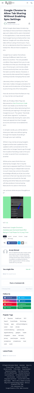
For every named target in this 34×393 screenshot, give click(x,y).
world (10, 344)
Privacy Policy (10, 367)
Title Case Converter (23, 371)
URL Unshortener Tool (17, 386)
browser (15, 236)
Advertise (22, 365)
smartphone (7, 341)
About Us (28, 365)
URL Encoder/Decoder (10, 373)
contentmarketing (9, 330)
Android (9, 236)
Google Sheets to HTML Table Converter (17, 388)
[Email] (22, 242)
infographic (7, 335)
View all (28, 269)
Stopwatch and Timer (10, 379)
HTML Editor (17, 369)
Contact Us (25, 367)
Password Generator (10, 371)
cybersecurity (20, 330)
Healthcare (18, 318)
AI (4, 318)
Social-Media (13, 321)
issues (14, 335)
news (5, 238)
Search (6, 321)
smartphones (17, 341)
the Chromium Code (20, 103)
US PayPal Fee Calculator (22, 375)
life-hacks (21, 335)
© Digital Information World (10, 365)
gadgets (18, 332)
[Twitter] (19, 242)
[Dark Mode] (27, 3)
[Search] (31, 3)
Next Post (29, 289)
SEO (25, 318)
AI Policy (17, 367)
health (24, 332)
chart (11, 327)
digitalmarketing (8, 332)
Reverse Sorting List (24, 373)
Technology (10, 238)
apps (12, 324)
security (22, 338)
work (5, 344)
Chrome (20, 236)
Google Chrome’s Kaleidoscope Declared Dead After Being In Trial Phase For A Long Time (15, 230)
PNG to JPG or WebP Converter (21, 381)
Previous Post (6, 289)
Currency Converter (21, 377)
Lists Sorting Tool (9, 375)
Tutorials (6, 324)
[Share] (28, 23)
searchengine (14, 338)
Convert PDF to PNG (24, 379)
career (6, 327)
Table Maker (7, 381)
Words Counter (8, 369)
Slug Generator (26, 369)
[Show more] (26, 242)
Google (25, 236)
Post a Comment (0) (17, 283)
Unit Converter (11, 377)
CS (7, 222)
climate (17, 327)
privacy (6, 338)
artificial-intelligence (21, 324)
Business (10, 318)
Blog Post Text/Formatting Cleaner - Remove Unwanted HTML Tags (17, 383)
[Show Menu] (2, 3)
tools (24, 341)
